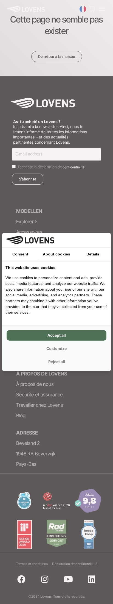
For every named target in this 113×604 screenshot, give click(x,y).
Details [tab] (92, 254)
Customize (56, 348)
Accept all (56, 335)
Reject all (56, 361)
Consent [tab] (20, 254)
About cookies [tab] (56, 254)
